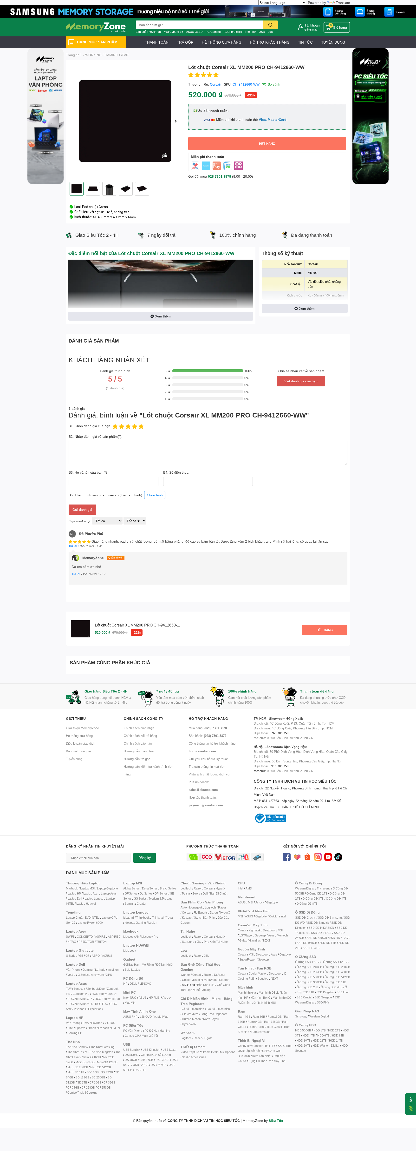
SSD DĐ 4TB (311, 948)
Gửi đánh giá (82, 509)
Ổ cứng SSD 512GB (337, 977)
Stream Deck (209, 1052)
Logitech (186, 888)
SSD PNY (323, 1002)
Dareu (214, 912)
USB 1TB (140, 1070)
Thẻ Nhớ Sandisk (77, 1047)
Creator (141, 903)
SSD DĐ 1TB (327, 943)
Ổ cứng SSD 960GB (309, 982)
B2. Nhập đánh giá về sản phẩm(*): (95, 436)
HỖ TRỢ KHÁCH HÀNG (270, 42)
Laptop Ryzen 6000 (90, 922)
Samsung (188, 941)
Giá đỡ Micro (190, 1014)
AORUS (107, 955)
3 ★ (168, 385)
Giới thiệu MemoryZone (82, 728)
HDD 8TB (338, 1035)
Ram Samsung (260, 1032)
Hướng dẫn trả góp (137, 759)
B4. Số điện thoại (176, 472)
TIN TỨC (305, 42)
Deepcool (269, 930)
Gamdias (255, 940)
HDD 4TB (309, 1035)
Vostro (71, 974)
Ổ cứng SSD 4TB (331, 987)
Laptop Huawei (86, 903)
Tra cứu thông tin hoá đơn (207, 766)
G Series (83, 974)
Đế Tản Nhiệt (164, 964)
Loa (270, 32)
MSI (157, 997)
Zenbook (79, 988)
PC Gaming (213, 32)
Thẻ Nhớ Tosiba (77, 1052)
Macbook (72, 888)
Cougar (224, 980)
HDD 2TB (334, 1030)
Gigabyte (272, 902)
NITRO (71, 941)
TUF (68, 988)
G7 (87, 955)
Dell (205, 893)
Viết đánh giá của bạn (301, 381)
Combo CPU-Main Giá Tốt (141, 1035)
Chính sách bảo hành (138, 743)
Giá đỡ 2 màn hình (218, 1009)
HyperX (220, 888)
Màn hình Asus (247, 992)
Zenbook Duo (96, 988)
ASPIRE (100, 936)
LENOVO (145, 983)
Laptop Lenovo (94, 898)
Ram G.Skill (274, 1027)
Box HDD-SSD (274, 1046)
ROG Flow (101, 1004)
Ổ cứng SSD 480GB (337, 972)
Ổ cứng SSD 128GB (336, 962)
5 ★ (168, 371)
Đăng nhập (311, 29)
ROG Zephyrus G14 (104, 994)
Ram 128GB (272, 1021)
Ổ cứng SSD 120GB (308, 962)
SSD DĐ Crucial (305, 917)
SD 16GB (93, 1072)
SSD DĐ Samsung (330, 917)
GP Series (161, 893)
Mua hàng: (208, 728)
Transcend (323, 888)
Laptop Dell (74, 898)
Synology (301, 1016)
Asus (271, 935)
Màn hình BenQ (260, 997)
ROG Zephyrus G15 (79, 999)
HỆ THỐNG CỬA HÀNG (221, 42)
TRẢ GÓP (185, 42)
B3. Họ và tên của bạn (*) (88, 472)
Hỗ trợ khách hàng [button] (208, 718)
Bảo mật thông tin (78, 751)
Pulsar (186, 893)
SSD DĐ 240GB (321, 933)
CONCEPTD (85, 936)
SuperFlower (247, 959)
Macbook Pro (149, 936)
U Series (71, 955)
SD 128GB (82, 1077)
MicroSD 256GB (77, 1067)
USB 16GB (146, 1060)
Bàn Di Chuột (218, 893)
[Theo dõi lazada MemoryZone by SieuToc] (297, 857)
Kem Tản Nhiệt (261, 1056)
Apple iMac (161, 1016)
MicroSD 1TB (75, 1072)
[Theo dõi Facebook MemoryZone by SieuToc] (287, 857)
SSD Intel (342, 992)
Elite (70, 1028)
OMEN (115, 1028)
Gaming (88, 969)
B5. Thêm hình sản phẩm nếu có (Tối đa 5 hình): (116, 495)
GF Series (131, 893)
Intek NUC (129, 997)
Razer (198, 888)
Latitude (100, 969)
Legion (152, 922)
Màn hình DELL (269, 992)
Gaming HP (74, 1033)
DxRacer (219, 974)
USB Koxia (131, 1055)
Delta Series (150, 888)
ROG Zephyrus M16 (80, 1004)
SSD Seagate (323, 997)
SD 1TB (82, 1082)
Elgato (208, 1038)
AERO (96, 955)
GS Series (140, 898)
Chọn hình (155, 495)
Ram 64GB (254, 1021)
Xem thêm (163, 316)
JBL (199, 941)
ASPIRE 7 (114, 936)
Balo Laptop (132, 969)
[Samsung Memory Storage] (208, 11)
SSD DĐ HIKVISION (321, 927)
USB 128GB (140, 1065)
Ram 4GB (244, 1016)
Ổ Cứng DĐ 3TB (313, 898)
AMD (249, 888)
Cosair (242, 930)
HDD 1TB (319, 1030)
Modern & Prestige (161, 898)
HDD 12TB (319, 1040)
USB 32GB (162, 1060)
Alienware (97, 974)
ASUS (142, 997)
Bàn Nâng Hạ (205, 985)
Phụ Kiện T (211, 941)
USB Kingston (151, 1049)
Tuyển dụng (74, 759)
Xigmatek (254, 930)
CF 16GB (95, 1082)
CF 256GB (103, 1087)
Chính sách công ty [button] (143, 718)
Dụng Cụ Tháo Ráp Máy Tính (267, 1061)
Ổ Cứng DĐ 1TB (316, 893)
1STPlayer (246, 935)
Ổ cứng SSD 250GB (337, 967)
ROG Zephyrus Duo (107, 999)
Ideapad (128, 917)
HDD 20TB (303, 1045)
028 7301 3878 (219, 176)
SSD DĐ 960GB (307, 943)
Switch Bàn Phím (204, 917)
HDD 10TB (303, 1040)
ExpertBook (95, 1009)
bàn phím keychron (148, 32)
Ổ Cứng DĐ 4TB (336, 898)
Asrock (166, 997)
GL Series (146, 893)
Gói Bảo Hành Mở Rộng (138, 964)
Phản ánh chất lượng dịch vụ (209, 774)
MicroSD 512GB (100, 1067)
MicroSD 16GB (91, 1057)
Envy (86, 1023)
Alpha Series (131, 888)
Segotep (260, 935)
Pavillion (96, 1023)
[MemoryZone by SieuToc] (96, 27)
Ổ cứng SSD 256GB (309, 972)
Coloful (273, 916)
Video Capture (190, 1052)
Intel (240, 888)
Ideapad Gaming (135, 922)
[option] (125, 121)
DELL (133, 983)
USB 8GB (131, 1060)
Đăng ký (144, 858)
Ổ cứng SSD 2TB (307, 987)
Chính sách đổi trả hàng (140, 736)
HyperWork (209, 980)
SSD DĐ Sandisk (318, 922)
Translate (343, 2)
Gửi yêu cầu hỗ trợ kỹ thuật (208, 759)
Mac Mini (130, 1002)
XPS (109, 974)
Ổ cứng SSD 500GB (309, 977)
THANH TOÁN (157, 42)
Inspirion (113, 969)
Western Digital (304, 888)
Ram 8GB (259, 1016)
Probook (103, 1028)
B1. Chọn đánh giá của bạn (89, 426)
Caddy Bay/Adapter (250, 1046)
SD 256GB (98, 1077)
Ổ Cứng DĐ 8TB (307, 903)
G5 (81, 955)
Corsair (215, 84)
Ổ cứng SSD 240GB (309, 967)
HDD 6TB (323, 1035)
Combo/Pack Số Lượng (82, 1092)
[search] (270, 24)
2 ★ (168, 392)
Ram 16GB (274, 1016)
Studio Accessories (194, 1057)
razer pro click (233, 32)
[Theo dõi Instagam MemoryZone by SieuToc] (318, 857)
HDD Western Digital (326, 1045)
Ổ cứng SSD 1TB (335, 982)
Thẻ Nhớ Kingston (101, 1052)
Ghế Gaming (202, 990)
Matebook (129, 950)
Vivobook (80, 1009)
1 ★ (168, 399)
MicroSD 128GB (107, 1062)
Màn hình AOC (282, 997)
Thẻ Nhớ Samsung (103, 1047)
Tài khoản (312, 25)
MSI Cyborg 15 (173, 32)
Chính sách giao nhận (139, 728)
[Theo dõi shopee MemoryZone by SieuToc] (307, 857)
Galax (243, 940)
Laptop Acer (90, 893)
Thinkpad (158, 917)
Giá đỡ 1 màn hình (192, 1009)
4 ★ (168, 378)
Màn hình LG (247, 1002)
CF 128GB (88, 1087)
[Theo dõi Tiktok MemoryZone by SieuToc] (338, 857)
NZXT (266, 940)
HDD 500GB (303, 1030)
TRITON (101, 941)
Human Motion (191, 1019)
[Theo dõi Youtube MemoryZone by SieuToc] (328, 857)
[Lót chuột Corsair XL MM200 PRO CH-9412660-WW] (125, 121)
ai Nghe (223, 941)
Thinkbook (143, 917)
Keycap (187, 917)
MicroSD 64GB (85, 1062)
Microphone (227, 1052)
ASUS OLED (194, 32)
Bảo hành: (207, 736)
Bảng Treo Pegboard (214, 1014)
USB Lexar (169, 1049)
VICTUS (110, 1023)
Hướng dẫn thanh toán (139, 751)
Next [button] (176, 121)
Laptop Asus (109, 893)
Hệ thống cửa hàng (79, 736)
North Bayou (211, 1019)
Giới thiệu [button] (76, 718)
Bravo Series (168, 888)
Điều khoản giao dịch (80, 743)
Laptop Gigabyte (107, 888)
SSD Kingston (325, 992)
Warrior (185, 974)
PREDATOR (86, 941)
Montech (282, 935)
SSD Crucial (304, 997)
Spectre (80, 1028)
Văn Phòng (73, 969)
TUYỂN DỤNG (333, 42)
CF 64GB (73, 1087)
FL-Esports (201, 912)
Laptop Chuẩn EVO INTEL (82, 917)
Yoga (169, 917)
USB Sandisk (131, 1049)
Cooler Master (191, 980)
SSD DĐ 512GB (339, 938)
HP (125, 983)
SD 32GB (107, 1072)
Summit (129, 903)
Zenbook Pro (81, 994)
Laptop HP (74, 893)
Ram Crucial (257, 1027)
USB (262, 32)
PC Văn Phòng (132, 1030)
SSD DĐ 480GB (316, 938)
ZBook (92, 1028)
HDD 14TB (336, 1040)
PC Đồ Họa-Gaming (157, 1030)
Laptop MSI (87, 888)
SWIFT (70, 936)
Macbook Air (131, 936)
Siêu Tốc (276, 1120)
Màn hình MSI (267, 1002)
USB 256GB (158, 1065)
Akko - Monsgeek (191, 907)
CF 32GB (109, 1082)
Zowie (196, 893)
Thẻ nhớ (250, 32)
